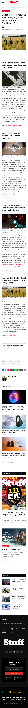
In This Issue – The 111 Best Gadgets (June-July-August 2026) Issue (14, 515)
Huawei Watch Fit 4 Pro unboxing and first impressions (17, 606)
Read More (5, 560)
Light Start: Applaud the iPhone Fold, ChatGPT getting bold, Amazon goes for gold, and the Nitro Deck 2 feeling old (13, 407)
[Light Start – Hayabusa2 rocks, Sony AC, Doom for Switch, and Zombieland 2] (14, 42)
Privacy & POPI (20, 697)
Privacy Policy (15, 679)
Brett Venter (9, 27)
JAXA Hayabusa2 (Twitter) (13, 125)
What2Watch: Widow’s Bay (11, 549)
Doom (3, 361)
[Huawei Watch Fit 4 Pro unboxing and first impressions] (6, 607)
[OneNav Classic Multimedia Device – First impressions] (6, 599)
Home (3, 7)
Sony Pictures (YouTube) (13, 335)
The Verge (9, 271)
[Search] (25, 2)
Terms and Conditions (8, 697)
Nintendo (4, 363)
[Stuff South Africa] (14, 2)
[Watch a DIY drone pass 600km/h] (6, 590)
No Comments (19, 29)
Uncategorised (5, 11)
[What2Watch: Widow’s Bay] (14, 537)
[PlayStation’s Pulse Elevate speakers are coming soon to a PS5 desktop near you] (14, 444)
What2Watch (5, 546)
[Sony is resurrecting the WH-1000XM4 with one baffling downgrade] (14, 422)
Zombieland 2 (16, 363)
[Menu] (3, 2)
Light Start (16, 361)
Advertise (14, 699)
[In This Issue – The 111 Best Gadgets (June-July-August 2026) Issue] (14, 493)
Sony (7, 198)
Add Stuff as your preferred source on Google (15, 346)
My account (21, 699)
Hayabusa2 (10, 361)
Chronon (21, 703)
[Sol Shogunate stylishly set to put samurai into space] (6, 582)
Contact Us (6, 699)
